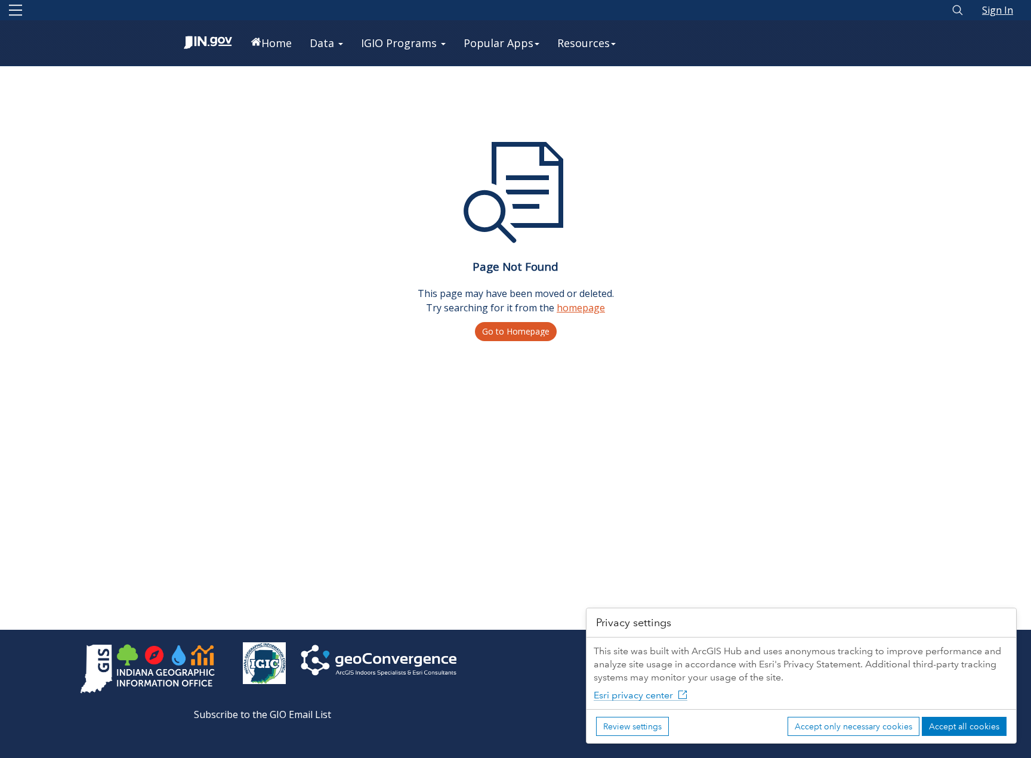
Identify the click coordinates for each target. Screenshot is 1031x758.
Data (323, 43)
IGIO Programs (400, 43)
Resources (583, 43)
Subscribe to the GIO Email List (262, 714)
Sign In (997, 10)
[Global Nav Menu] (15, 10)
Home (276, 43)
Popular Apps (498, 43)
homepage (581, 307)
